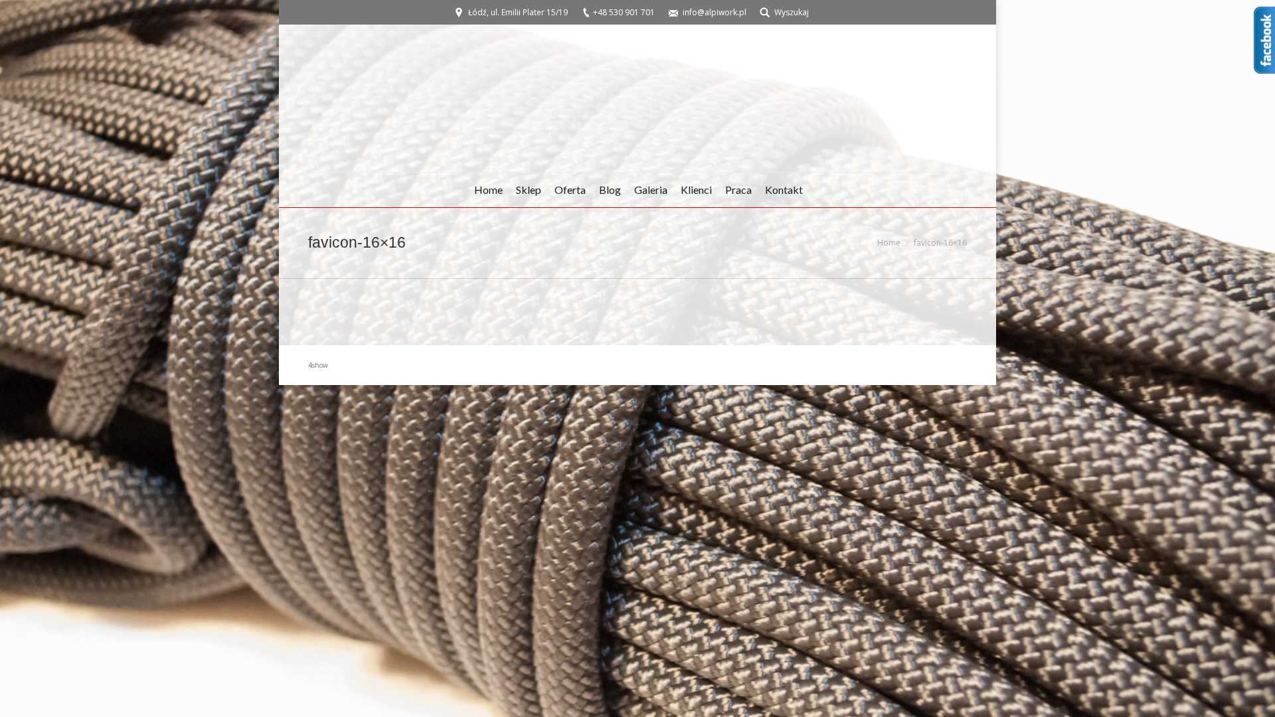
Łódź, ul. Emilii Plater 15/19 (518, 12)
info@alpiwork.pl (714, 12)
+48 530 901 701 (624, 12)
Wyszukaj (791, 12)
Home (888, 242)
